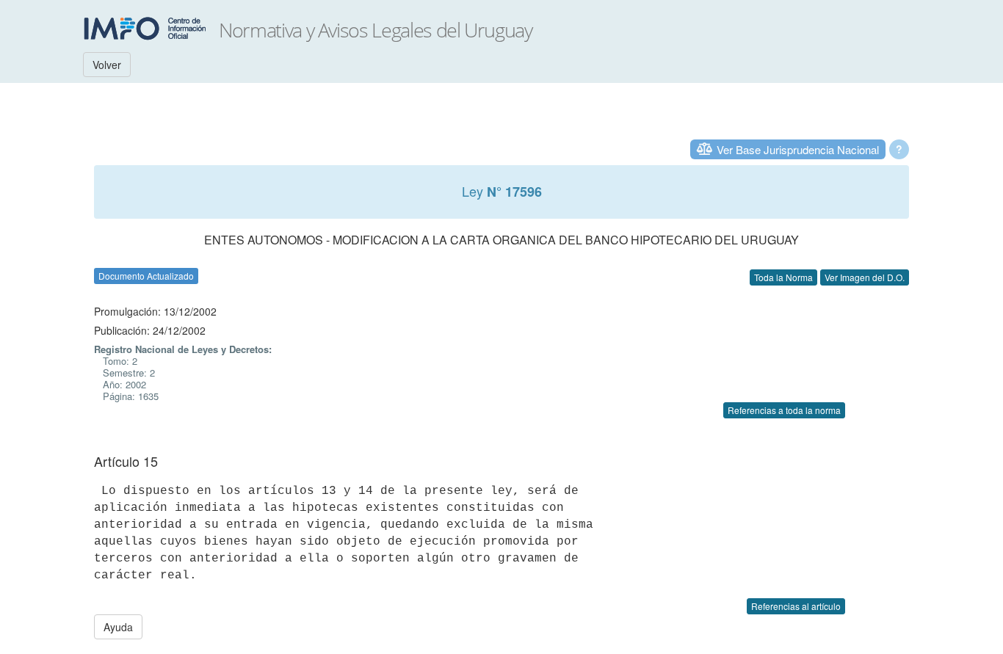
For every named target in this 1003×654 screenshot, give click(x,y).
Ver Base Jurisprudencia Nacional (798, 149)
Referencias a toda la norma (784, 410)
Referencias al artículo (796, 606)
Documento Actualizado (146, 275)
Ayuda (118, 627)
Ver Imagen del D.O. (865, 277)
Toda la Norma (783, 277)
